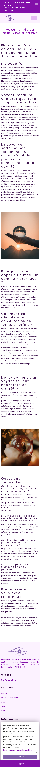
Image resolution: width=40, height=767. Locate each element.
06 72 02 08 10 (11, 10)
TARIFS (3, 706)
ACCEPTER (20, 757)
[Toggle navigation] (34, 18)
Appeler (21, 763)
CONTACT (5, 711)
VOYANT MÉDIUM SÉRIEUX (10, 698)
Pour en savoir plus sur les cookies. (17, 750)
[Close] (36, 4)
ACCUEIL (4, 693)
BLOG (3, 702)
